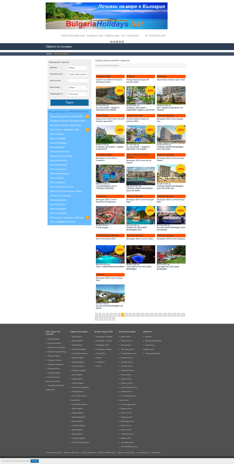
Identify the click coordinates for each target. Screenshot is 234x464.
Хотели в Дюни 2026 (88, 452)
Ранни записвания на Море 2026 (69, 116)
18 (174, 314)
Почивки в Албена (54, 343)
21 (97, 318)
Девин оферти (77, 434)
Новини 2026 (155, 452)
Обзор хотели (126, 345)
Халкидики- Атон (102, 345)
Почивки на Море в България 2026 (67, 121)
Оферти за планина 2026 (126, 452)
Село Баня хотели (127, 442)
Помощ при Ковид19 (152, 353)
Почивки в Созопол (55, 360)
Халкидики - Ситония (104, 341)
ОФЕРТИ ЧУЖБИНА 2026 (106, 452)
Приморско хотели (127, 370)
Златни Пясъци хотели (129, 387)
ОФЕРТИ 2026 (112, 36)
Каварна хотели (126, 417)
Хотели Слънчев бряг (61, 156)
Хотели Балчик (57, 204)
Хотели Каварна (58, 209)
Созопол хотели (126, 366)
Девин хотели (126, 438)
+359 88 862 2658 (156, 36)
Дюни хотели (125, 337)
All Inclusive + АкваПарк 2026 (69, 130)
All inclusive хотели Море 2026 (65, 125)
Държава (53, 67)
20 (183, 314)
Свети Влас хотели (127, 349)
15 (160, 314)
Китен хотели (126, 375)
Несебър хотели (127, 358)
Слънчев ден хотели (128, 404)
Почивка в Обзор (54, 356)
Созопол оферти (78, 366)
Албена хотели (126, 341)
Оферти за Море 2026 (71, 452)
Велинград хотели (127, 421)
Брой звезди (55, 87)
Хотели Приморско (59, 174)
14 (156, 314)
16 (165, 314)
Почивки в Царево (54, 373)
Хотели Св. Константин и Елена (66, 191)
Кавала (98, 358)
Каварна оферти (77, 413)
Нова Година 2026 (143, 452)
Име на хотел (55, 81)
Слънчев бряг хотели (128, 353)
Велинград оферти (78, 417)
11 (142, 314)
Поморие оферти (78, 362)
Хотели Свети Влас (60, 152)
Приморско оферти (79, 370)
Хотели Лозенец (58, 213)
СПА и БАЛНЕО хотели (129, 447)
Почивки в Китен (54, 369)
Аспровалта (100, 362)
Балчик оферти (77, 408)
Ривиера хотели (126, 391)
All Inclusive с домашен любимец (69, 218)
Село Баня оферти (78, 438)
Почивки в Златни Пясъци (57, 352)
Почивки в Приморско (55, 364)
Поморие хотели (127, 362)
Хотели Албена (58, 138)
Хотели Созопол (58, 169)
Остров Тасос (101, 353)
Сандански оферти (78, 425)
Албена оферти (77, 341)
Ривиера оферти (78, 391)
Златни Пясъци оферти (80, 387)
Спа (123, 36)
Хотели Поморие (58, 165)
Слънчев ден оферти (79, 404)
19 (178, 314)
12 (147, 314)
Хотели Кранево (58, 200)
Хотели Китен (57, 178)
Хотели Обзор (57, 147)
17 (169, 314)
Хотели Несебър (58, 160)
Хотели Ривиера (58, 143)
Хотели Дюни (57, 134)
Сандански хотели (127, 434)
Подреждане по (56, 94)
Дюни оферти (77, 337)
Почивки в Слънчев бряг (56, 347)
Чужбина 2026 (94, 36)
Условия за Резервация (153, 341)
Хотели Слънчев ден (60, 196)
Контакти (133, 36)
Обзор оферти (77, 345)
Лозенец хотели (126, 383)
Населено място (56, 74)
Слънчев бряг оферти (80, 353)
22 (101, 318)
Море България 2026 (73, 36)
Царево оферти (77, 379)
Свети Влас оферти (79, 349)
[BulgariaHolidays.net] (107, 15)
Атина (98, 366)
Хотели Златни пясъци (61, 187)
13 (151, 314)
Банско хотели (126, 425)
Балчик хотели (126, 413)
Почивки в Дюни (53, 339)
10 (138, 314)
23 (106, 318)
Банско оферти (77, 421)
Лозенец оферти (78, 383)
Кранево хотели (126, 408)
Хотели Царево (58, 182)
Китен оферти (77, 375)
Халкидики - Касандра (104, 337)
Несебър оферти (78, 358)
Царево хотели (126, 379)
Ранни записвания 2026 (54, 452)
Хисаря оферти (77, 430)
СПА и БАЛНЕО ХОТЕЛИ (62, 222)
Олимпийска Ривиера (104, 349)
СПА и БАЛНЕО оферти (80, 442)
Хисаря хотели (126, 430)
